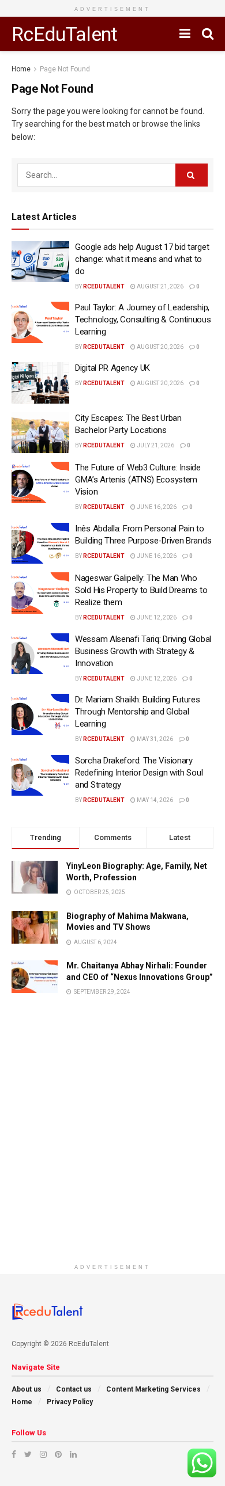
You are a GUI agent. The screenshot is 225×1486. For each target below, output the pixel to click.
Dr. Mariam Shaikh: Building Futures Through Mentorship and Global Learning (137, 711)
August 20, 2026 (159, 347)
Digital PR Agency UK (112, 368)
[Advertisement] (112, 1145)
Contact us (74, 1389)
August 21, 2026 (159, 286)
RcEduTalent (65, 34)
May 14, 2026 (154, 800)
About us (27, 1389)
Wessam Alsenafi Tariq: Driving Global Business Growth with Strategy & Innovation (143, 651)
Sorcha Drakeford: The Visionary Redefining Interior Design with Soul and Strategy (138, 772)
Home (21, 69)
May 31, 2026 (154, 739)
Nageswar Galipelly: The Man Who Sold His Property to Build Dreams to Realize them (141, 590)
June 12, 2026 (156, 617)
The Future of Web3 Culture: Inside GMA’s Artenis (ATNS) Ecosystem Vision (138, 479)
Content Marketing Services (153, 1389)
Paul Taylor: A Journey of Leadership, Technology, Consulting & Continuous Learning (143, 319)
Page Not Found (65, 69)
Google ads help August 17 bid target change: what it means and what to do (142, 259)
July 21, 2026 (155, 445)
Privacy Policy (70, 1402)
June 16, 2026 (156, 507)
